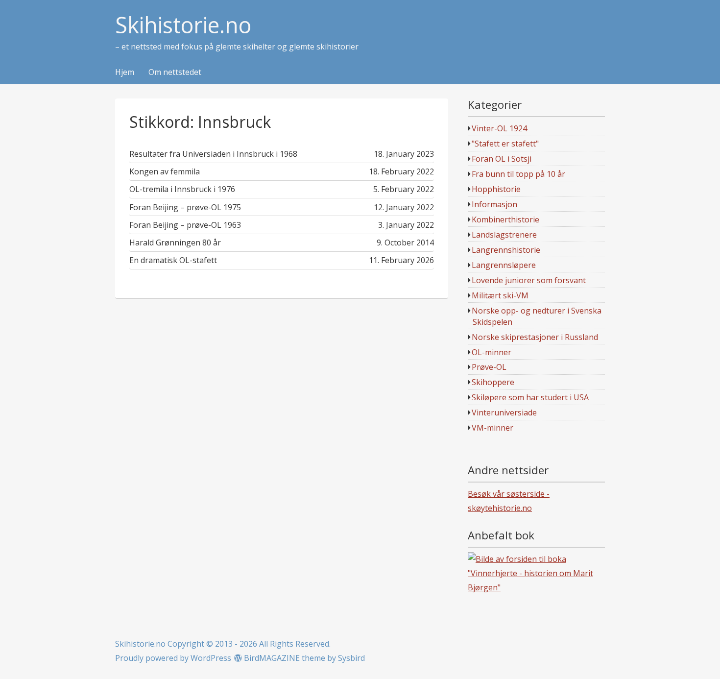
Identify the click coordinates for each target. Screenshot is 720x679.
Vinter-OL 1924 (499, 128)
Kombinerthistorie (505, 219)
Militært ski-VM (500, 295)
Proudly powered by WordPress (173, 658)
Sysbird (351, 658)
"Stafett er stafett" (505, 143)
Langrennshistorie (506, 249)
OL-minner (491, 352)
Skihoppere (493, 382)
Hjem (124, 72)
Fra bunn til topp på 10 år (518, 174)
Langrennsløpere (504, 265)
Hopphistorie (496, 189)
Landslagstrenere (504, 234)
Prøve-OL (489, 367)
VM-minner (492, 427)
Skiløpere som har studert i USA (530, 397)
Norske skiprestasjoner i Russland (535, 337)
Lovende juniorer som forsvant (529, 280)
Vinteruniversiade (504, 412)
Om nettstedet (174, 72)
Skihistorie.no (183, 25)
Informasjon (494, 204)
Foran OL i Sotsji (501, 158)
